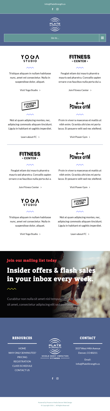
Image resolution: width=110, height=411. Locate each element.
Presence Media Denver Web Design (59, 402)
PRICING (22, 357)
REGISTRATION (22, 361)
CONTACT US (22, 370)
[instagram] (57, 378)
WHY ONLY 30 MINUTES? (22, 352)
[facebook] (53, 378)
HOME (22, 348)
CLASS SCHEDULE (22, 365)
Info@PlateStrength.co (88, 363)
